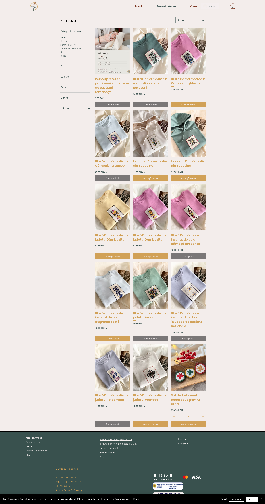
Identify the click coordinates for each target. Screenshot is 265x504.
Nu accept (236, 499)
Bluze (63, 55)
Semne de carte (68, 44)
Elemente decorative (70, 48)
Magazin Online (34, 437)
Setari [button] (224, 499)
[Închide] (261, 499)
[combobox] (190, 20)
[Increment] (203, 416)
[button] (232, 6)
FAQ (102, 456)
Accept (251, 499)
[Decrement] (173, 416)
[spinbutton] (188, 416)
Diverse (64, 41)
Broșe (63, 52)
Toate (63, 37)
